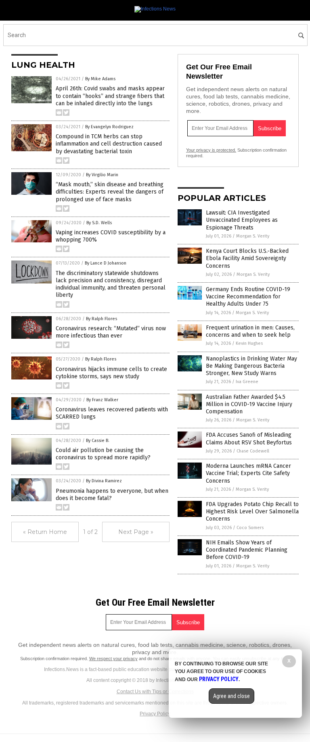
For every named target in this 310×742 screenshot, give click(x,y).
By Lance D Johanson (105, 263)
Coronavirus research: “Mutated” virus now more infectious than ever (111, 332)
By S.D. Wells (99, 222)
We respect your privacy (113, 658)
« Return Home (45, 532)
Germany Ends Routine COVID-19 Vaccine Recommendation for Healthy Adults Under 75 (248, 296)
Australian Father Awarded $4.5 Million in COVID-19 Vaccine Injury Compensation (249, 404)
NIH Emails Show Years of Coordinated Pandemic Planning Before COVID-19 (246, 550)
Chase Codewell (253, 451)
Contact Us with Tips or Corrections (155, 691)
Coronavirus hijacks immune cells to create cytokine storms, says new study (111, 373)
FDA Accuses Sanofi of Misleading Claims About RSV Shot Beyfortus (249, 438)
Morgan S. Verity (252, 236)
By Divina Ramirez (104, 481)
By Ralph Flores (101, 318)
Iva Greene (247, 381)
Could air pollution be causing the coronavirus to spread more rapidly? (103, 454)
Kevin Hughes (249, 343)
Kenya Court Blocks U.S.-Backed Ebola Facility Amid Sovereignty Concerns (247, 258)
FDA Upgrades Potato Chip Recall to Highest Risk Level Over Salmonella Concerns (252, 511)
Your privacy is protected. (211, 150)
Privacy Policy (155, 714)
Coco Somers (250, 527)
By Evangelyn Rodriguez (109, 126)
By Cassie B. (97, 440)
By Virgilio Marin (102, 174)
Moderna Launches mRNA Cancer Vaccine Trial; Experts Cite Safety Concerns (248, 473)
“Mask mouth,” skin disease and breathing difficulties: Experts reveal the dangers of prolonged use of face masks (109, 191)
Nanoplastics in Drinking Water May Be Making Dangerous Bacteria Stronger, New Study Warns (251, 366)
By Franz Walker (102, 399)
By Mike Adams (100, 78)
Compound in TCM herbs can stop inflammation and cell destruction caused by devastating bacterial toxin (109, 143)
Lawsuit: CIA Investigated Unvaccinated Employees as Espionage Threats (242, 220)
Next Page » (135, 532)
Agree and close (231, 696)
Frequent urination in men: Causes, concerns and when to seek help (250, 331)
